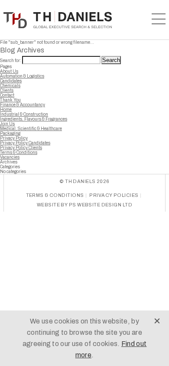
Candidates (11, 80)
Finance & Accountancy (22, 104)
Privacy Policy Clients (21, 147)
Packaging (10, 133)
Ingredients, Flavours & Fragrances (33, 119)
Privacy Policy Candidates (25, 143)
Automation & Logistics (22, 76)
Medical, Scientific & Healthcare (31, 128)
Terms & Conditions (18, 152)
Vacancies (10, 157)
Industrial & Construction (24, 114)
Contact (7, 95)
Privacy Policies (113, 195)
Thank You (10, 100)
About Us (9, 71)
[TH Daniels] (57, 19)
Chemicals (10, 85)
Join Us (7, 123)
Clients (6, 90)
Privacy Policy (14, 138)
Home (6, 109)
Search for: (10, 60)
